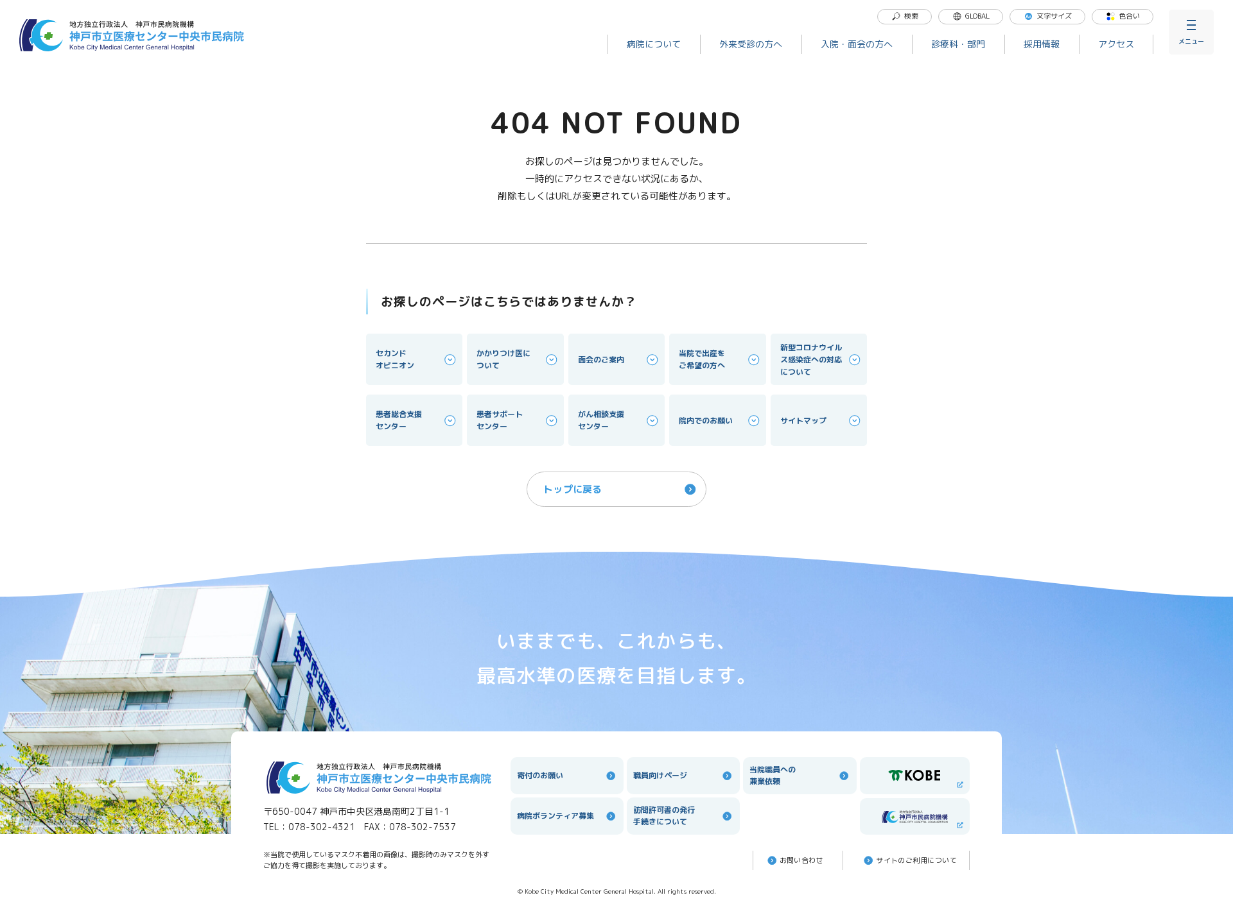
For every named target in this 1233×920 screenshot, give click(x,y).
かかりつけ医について (503, 359)
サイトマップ (803, 420)
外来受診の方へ (750, 44)
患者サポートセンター (500, 420)
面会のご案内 (601, 359)
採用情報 (1042, 44)
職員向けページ (660, 775)
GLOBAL (977, 16)
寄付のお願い (540, 775)
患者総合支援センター (399, 420)
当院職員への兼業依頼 (772, 775)
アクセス (1116, 44)
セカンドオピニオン (395, 359)
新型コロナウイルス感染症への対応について (811, 359)
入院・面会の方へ (857, 44)
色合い (1129, 16)
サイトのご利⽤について (916, 860)
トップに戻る (572, 489)
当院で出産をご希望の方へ (702, 359)
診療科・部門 (958, 44)
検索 (911, 16)
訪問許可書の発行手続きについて (664, 816)
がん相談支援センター (601, 420)
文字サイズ (1054, 16)
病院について (654, 44)
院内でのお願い (706, 420)
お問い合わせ (802, 860)
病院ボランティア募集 (555, 815)
